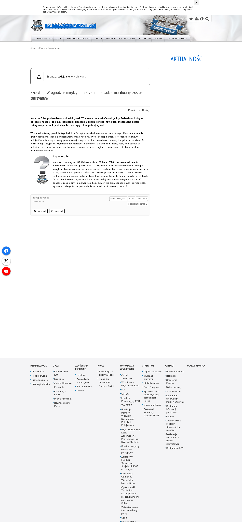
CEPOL (125, 396)
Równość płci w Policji (62, 406)
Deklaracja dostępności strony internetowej (172, 441)
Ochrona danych (196, 367)
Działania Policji (39, 367)
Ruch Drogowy (151, 389)
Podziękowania (39, 377)
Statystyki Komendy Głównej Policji (151, 414)
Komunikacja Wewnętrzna (127, 369)
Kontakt (80, 392)
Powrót (131, 110)
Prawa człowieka (62, 400)
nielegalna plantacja (137, 204)
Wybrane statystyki (148, 379)
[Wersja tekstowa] (202, 19)
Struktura (59, 381)
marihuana (142, 199)
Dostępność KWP (175, 450)
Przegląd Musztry (41, 386)
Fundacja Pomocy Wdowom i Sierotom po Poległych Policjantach (127, 419)
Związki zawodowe (126, 379)
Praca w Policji (106, 388)
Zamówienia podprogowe (83, 383)
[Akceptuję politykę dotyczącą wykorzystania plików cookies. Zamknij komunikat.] (196, 2)
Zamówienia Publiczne (81, 369)
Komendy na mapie (60, 395)
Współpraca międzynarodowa (130, 386)
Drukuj (145, 110)
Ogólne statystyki (152, 373)
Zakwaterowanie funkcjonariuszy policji (129, 512)
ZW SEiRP (126, 407)
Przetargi (81, 377)
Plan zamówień (84, 388)
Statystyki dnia (151, 385)
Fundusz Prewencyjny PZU (130, 401)
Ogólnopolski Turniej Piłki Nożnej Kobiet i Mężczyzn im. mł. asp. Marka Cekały (130, 497)
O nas (56, 367)
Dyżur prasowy (174, 389)
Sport (124, 519)
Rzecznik (170, 377)
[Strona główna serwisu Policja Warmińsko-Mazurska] (191, 19)
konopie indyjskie (118, 199)
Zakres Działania (63, 385)
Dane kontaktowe (175, 373)
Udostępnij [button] (41, 211)
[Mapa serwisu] (197, 19)
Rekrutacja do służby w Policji (106, 375)
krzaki (131, 199)
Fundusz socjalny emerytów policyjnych (130, 451)
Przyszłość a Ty (40, 382)
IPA (123, 391)
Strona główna (37, 48)
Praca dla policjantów (104, 382)
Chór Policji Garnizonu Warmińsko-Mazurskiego (128, 480)
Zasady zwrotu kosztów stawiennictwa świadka (173, 427)
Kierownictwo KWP (61, 375)
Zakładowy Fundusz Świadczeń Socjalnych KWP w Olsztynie (129, 465)
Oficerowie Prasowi (171, 383)
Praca (101, 367)
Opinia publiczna (152, 407)
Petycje (170, 418)
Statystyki (148, 367)
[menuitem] (43, 38)
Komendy (59, 389)
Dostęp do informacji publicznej (171, 411)
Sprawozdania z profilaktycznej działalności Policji (152, 398)
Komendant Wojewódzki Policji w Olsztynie (175, 400)
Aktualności (54, 48)
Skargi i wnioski (174, 393)
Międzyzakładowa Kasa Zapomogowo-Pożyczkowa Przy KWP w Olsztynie (130, 437)
